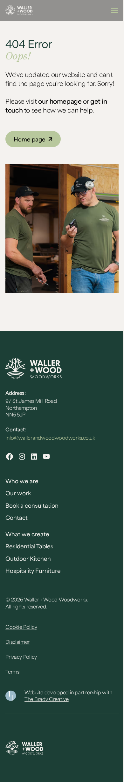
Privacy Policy (21, 657)
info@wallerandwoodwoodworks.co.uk (50, 438)
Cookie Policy (21, 627)
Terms (12, 672)
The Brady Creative (46, 699)
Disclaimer (17, 642)
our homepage (59, 101)
